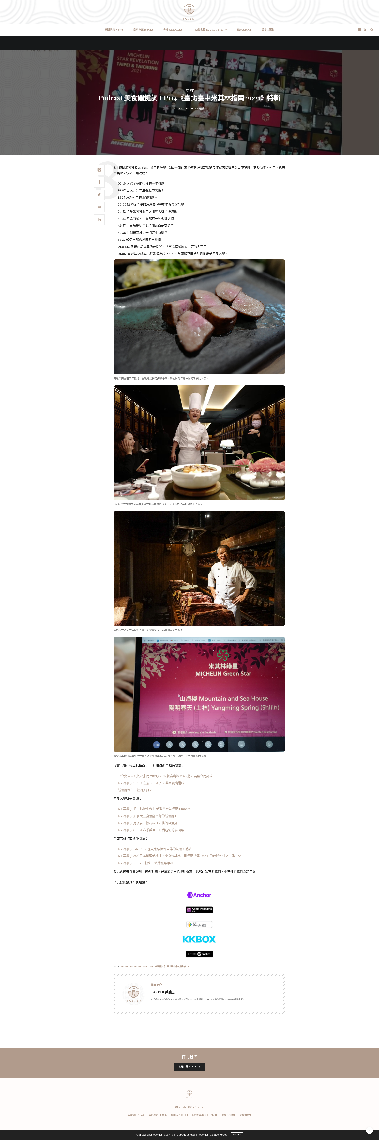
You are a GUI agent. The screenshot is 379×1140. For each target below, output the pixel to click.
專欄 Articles (172, 29)
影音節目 (189, 90)
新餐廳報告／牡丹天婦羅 (135, 790)
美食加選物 (268, 29)
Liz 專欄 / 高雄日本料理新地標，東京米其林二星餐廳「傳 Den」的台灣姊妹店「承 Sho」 (181, 856)
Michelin (127, 966)
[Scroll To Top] (369, 1130)
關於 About (244, 29)
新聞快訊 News (114, 29)
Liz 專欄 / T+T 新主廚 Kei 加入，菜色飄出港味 (151, 783)
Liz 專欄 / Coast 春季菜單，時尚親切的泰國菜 (151, 830)
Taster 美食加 (197, 108)
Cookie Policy (218, 1134)
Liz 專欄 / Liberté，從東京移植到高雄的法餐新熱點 (155, 849)
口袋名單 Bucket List (209, 29)
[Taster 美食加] (189, 12)
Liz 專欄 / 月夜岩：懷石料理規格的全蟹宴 (147, 823)
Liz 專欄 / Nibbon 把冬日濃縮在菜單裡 (145, 863)
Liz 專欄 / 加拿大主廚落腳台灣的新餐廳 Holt (150, 816)
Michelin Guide (144, 966)
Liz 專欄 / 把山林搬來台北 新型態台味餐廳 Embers (154, 809)
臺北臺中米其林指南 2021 (179, 966)
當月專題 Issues (143, 29)
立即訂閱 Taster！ (190, 1066)
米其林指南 (160, 966)
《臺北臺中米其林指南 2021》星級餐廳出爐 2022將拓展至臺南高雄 (165, 776)
